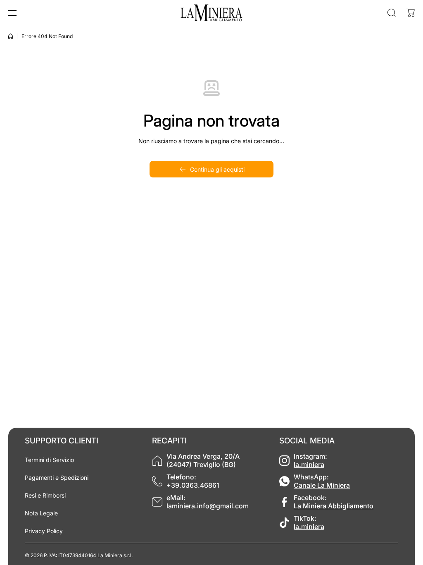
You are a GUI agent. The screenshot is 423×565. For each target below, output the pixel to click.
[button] (410, 13)
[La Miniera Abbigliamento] (211, 13)
